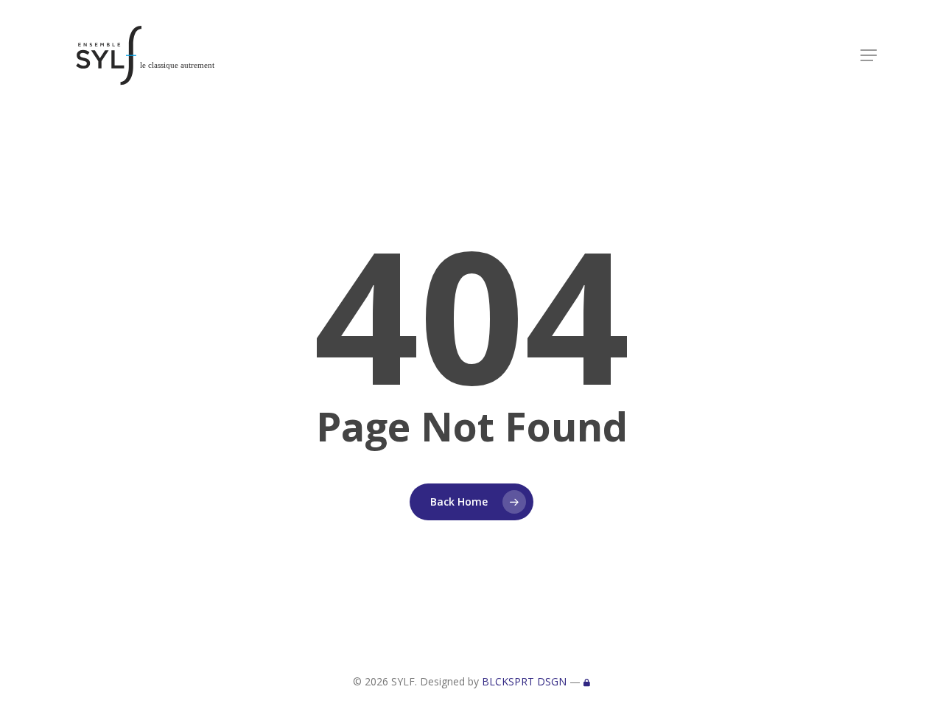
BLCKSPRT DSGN (524, 681)
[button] (868, 55)
